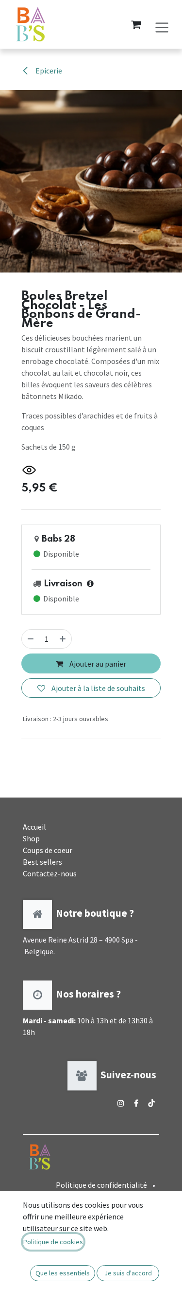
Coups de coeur (47, 850)
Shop (31, 838)
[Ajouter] (62, 639)
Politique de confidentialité (101, 1185)
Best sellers (42, 862)
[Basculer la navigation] (162, 24)
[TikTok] (151, 1103)
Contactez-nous (50, 873)
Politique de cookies (53, 1241)
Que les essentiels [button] (62, 1273)
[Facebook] (136, 1103)
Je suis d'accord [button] (128, 1273)
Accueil (34, 827)
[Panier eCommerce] (136, 24)
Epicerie (48, 70)
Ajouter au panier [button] (97, 664)
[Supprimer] (30, 639)
